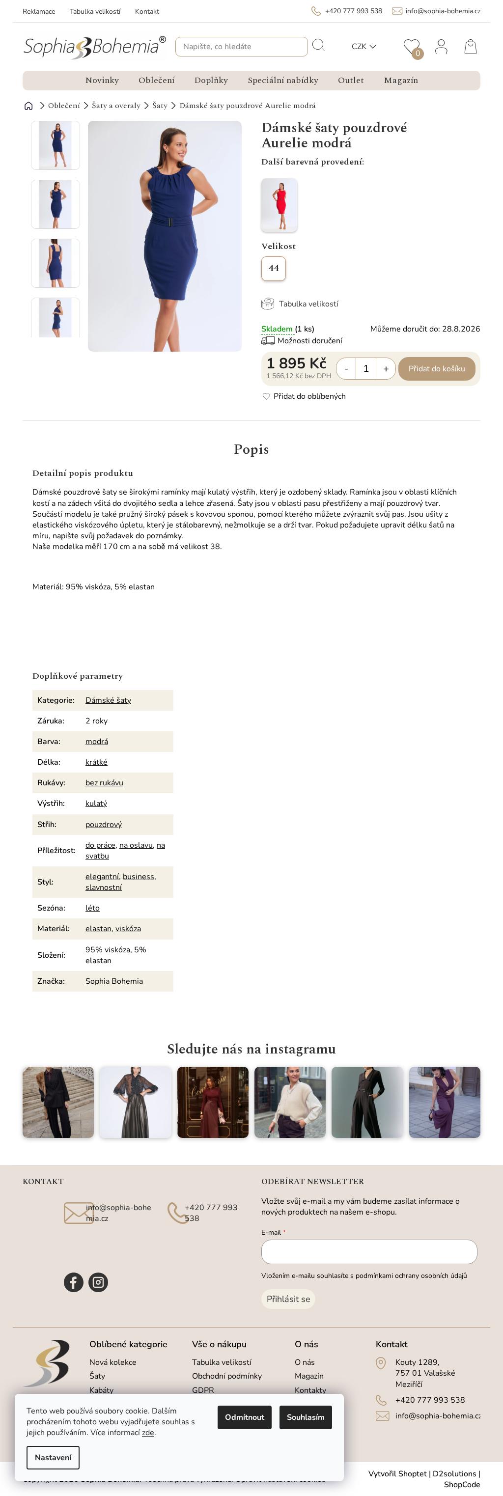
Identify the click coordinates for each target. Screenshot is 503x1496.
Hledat (318, 44)
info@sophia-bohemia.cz (438, 1416)
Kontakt (147, 11)
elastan (98, 928)
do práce (100, 845)
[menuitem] (102, 80)
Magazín (309, 1376)
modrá (96, 741)
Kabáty (101, 1390)
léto (92, 908)
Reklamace (39, 11)
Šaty (97, 1376)
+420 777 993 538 (430, 1400)
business (138, 876)
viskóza (128, 928)
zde (148, 1432)
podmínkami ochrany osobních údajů (411, 1275)
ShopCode (462, 1484)
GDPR (203, 1390)
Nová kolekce (113, 1362)
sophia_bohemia (98, 1282)
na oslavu (136, 845)
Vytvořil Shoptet (397, 1473)
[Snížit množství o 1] (346, 368)
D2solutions (454, 1473)
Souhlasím (306, 1417)
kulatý (96, 803)
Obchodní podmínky (227, 1376)
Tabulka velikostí (95, 11)
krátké (96, 762)
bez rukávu (104, 782)
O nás (305, 1362)
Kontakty (310, 1390)
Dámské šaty (108, 700)
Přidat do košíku (437, 368)
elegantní (102, 876)
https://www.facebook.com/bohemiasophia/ (74, 1282)
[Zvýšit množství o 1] (385, 368)
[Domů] (28, 105)
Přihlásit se (288, 1299)
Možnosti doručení (310, 340)
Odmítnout (244, 1417)
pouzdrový (103, 824)
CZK (359, 46)
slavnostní (103, 887)
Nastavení (53, 1457)
